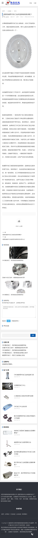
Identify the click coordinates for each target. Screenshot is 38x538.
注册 (35, 3)
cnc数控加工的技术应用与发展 (23, 396)
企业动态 (18, 514)
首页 (3, 11)
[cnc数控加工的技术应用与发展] (7, 396)
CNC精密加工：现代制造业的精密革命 (12, 294)
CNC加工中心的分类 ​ (20, 406)
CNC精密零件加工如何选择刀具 (24, 375)
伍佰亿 (28, 525)
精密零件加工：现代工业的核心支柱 (13, 355)
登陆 (30, 3)
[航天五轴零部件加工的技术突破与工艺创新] (7, 418)
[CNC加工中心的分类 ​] (7, 407)
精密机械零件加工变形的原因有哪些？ (12, 234)
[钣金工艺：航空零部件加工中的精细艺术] (7, 475)
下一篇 (4, 237)
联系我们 (24, 514)
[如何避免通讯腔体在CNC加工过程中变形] (7, 453)
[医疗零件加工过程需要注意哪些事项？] (7, 464)
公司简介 (7, 514)
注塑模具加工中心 (19, 385)
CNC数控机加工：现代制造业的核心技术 (15, 353)
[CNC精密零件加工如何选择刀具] (7, 375)
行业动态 (13, 514)
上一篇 (4, 232)
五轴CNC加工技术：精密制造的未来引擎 (13, 277)
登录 (9, 321)
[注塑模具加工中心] (7, 386)
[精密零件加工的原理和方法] (7, 443)
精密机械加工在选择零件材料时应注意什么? (14, 239)
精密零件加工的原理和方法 (22, 442)
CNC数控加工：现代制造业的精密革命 (12, 260)
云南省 (9, 11)
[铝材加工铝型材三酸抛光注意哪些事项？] (7, 432)
